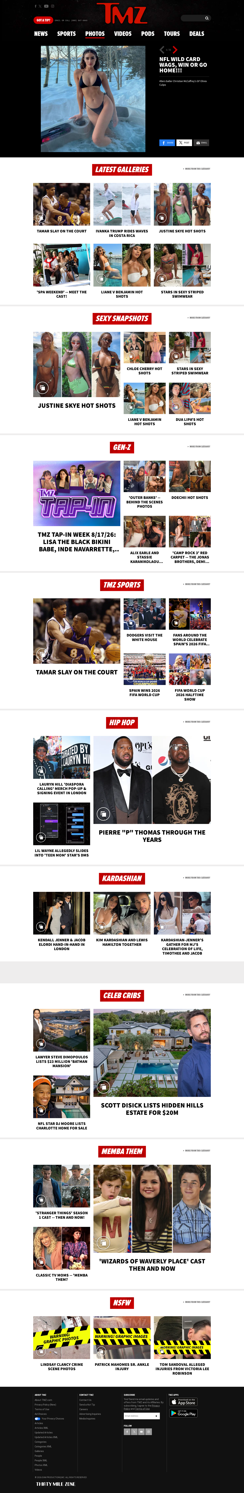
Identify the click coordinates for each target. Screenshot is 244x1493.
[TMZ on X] (40, 6)
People (38, 1455)
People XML (41, 1460)
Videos (122, 34)
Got (43, 20)
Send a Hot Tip (87, 1404)
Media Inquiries (87, 1418)
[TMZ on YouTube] (141, 1431)
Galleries (39, 1451)
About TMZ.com (43, 1400)
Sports (66, 34)
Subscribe (156, 1416)
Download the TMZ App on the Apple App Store (183, 1402)
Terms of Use (42, 1409)
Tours (172, 34)
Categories (40, 1442)
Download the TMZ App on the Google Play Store (183, 1413)
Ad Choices (41, 1414)
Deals (196, 34)
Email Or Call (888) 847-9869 (71, 20)
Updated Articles (44, 1432)
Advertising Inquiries (90, 1414)
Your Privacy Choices (52, 1418)
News (41, 34)
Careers (83, 1409)
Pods (147, 34)
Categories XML (43, 1446)
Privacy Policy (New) (45, 1404)
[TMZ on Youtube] (46, 6)
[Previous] (161, 50)
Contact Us (85, 1400)
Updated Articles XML (46, 1437)
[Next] (175, 50)
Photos (95, 34)
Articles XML (41, 1428)
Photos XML (41, 1465)
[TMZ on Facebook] (35, 6)
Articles (39, 1423)
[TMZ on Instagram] (52, 6)
